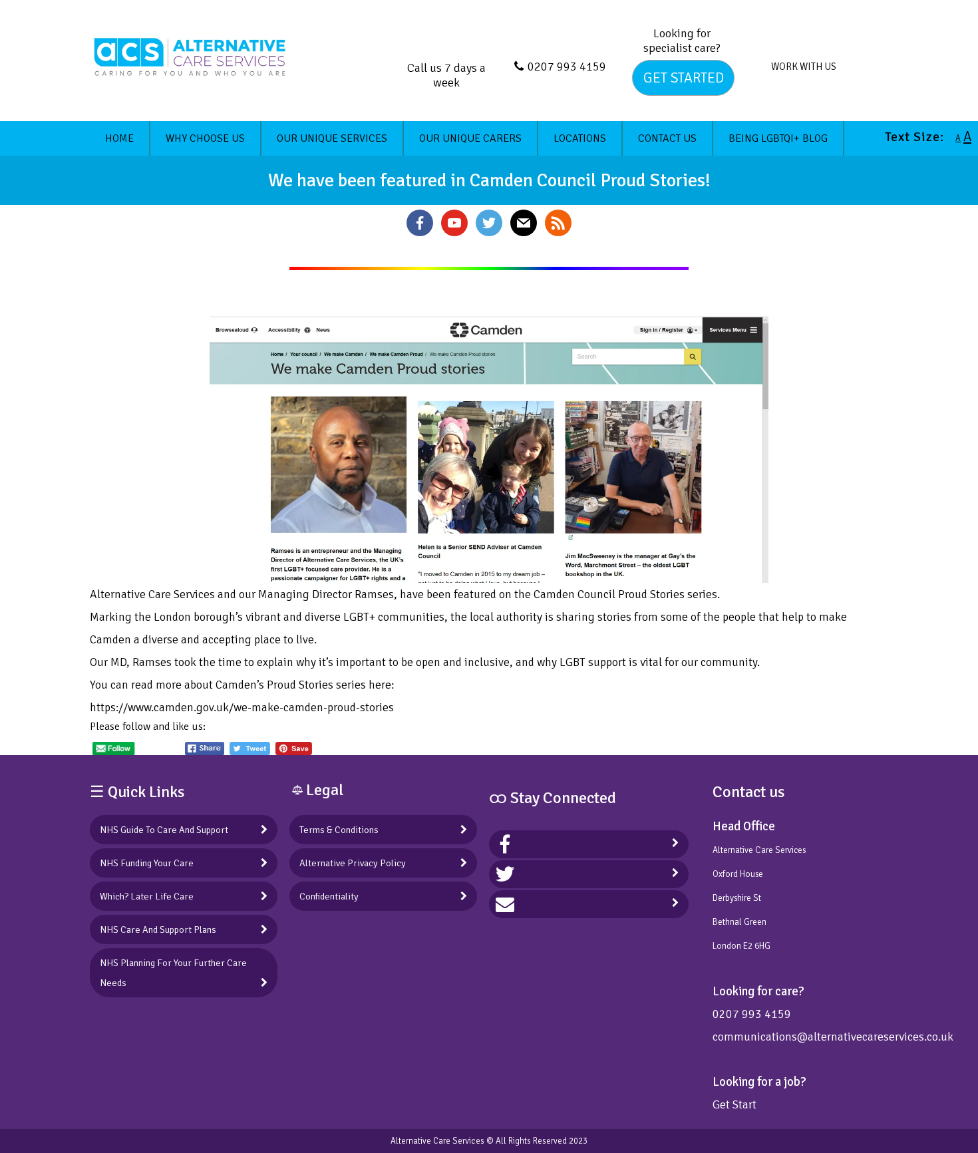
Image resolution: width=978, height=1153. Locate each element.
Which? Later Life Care (147, 896)
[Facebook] (505, 844)
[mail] (505, 904)
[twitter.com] (505, 874)
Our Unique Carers (470, 138)
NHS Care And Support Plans (158, 929)
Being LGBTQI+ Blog (778, 138)
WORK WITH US (803, 67)
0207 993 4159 (567, 66)
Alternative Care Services (437, 1141)
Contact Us (667, 138)
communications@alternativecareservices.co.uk (833, 1036)
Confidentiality (329, 896)
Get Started (683, 77)
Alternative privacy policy (352, 863)
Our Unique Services (332, 138)
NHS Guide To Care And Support (164, 830)
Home (119, 138)
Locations (580, 138)
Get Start (734, 1104)
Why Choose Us (205, 138)
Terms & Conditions (339, 830)
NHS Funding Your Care (147, 863)
